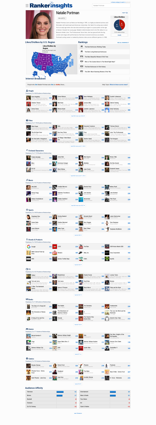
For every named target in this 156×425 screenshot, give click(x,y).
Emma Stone (35, 109)
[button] (120, 2)
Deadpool (60, 371)
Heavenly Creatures (89, 126)
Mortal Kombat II (36, 335)
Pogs (33, 341)
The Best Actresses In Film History (95, 67)
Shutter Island (88, 139)
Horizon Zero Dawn (115, 341)
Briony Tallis (113, 157)
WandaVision (61, 275)
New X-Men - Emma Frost (117, 372)
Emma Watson (62, 96)
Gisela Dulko (35, 222)
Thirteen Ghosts (114, 126)
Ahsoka (112, 281)
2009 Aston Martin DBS (116, 246)
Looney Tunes (114, 275)
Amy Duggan (87, 222)
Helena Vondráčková (37, 199)
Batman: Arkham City (37, 347)
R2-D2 (33, 168)
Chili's (85, 259)
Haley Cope (61, 228)
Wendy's (60, 253)
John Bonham (114, 193)
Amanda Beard (88, 216)
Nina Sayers (87, 157)
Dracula (60, 318)
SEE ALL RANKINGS (122, 42)
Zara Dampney (114, 222)
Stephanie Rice (36, 216)
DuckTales (87, 281)
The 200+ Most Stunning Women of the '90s (98, 72)
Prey (85, 132)
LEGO (59, 246)
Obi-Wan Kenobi (114, 163)
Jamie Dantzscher (115, 216)
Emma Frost (61, 365)
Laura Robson (35, 228)
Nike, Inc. (86, 253)
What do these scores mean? (119, 84)
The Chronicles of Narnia (38, 312)
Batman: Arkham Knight (64, 335)
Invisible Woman (88, 377)
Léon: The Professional (116, 132)
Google (33, 247)
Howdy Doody (88, 275)
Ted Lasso (61, 281)
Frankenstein (113, 306)
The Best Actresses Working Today (95, 47)
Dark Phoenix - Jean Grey (39, 378)
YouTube (86, 246)
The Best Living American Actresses (96, 52)
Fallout (33, 275)
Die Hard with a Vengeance (39, 139)
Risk (85, 335)
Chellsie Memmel (62, 222)
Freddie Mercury (62, 186)
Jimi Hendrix (87, 193)
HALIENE (34, 187)
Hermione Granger (63, 163)
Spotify (112, 259)
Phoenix (86, 365)
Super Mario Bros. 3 (63, 341)
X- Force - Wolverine (116, 378)
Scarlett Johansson (115, 96)
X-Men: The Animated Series (38, 287)
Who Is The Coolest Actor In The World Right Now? (100, 62)
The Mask (86, 371)
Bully (59, 126)
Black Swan (35, 126)
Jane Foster (87, 169)
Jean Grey (60, 377)
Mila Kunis (60, 103)
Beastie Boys (87, 186)
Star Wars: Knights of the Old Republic (117, 335)
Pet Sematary (88, 306)
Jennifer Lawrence (89, 109)
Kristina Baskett (62, 216)
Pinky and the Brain (115, 287)
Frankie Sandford (62, 199)
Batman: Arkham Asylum (90, 341)
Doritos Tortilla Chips (63, 259)
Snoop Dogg (35, 193)
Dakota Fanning (114, 103)
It (84, 312)
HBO (33, 259)
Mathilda (86, 163)
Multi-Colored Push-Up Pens (38, 253)
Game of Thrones (62, 287)
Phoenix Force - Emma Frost (38, 372)
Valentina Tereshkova (64, 193)
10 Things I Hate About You (64, 138)
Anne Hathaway (88, 96)
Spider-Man (87, 347)
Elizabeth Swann (114, 168)
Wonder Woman (36, 365)
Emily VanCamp (114, 109)
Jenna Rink (61, 157)
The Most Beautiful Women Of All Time (96, 57)
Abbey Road (113, 186)
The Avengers (114, 139)
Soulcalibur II (113, 347)
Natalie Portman (67, 12)
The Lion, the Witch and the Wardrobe (117, 312)
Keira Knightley (36, 97)
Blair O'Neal (87, 228)
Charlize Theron (36, 103)
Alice (33, 163)
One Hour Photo (62, 132)
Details (119, 35)
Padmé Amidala (36, 157)
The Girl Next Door (37, 132)
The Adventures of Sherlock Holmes (63, 312)
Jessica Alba (87, 103)
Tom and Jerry (36, 281)
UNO (59, 347)
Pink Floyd (113, 199)
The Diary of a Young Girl (38, 306)
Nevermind (87, 199)
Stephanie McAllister (116, 229)
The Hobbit (61, 306)
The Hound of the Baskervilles (89, 318)
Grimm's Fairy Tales (115, 318)
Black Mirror (87, 287)
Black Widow (61, 169)
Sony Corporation (115, 253)
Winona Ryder (61, 109)
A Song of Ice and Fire (38, 318)
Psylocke (112, 365)
